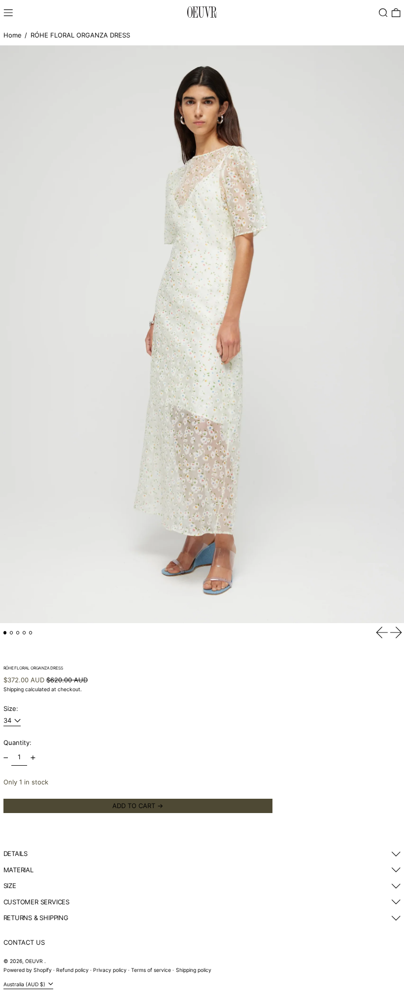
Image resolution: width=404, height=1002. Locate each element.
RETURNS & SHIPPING (35, 917)
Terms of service (151, 970)
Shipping (13, 689)
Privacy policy (110, 970)
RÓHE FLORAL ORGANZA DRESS (80, 35)
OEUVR (34, 961)
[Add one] (32, 757)
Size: (10, 708)
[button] (383, 12)
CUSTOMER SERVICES (36, 901)
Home (12, 35)
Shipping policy (193, 970)
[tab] (5, 632)
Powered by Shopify (27, 970)
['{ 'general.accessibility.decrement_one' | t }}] (5, 757)
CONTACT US (24, 942)
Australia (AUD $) (25, 984)
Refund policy (72, 970)
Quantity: (17, 742)
